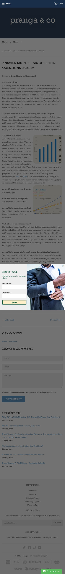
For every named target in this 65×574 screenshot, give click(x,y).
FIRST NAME (7, 284)
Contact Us (53, 571)
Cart (60, 4)
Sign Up (14, 302)
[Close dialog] (63, 266)
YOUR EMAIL (7, 292)
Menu (8, 4)
